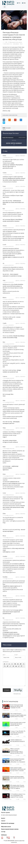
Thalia (4, 428)
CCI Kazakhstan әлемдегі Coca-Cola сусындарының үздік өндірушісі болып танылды (17, 795)
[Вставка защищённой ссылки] (7, 666)
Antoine (4, 595)
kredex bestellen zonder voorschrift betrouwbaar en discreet (13, 286)
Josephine (5, 556)
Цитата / (18, 155)
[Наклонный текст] (7, 664)
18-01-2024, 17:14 (8, 43)
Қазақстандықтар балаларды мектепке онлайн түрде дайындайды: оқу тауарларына (17, 760)
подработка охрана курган (10, 586)
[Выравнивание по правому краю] (20, 664)
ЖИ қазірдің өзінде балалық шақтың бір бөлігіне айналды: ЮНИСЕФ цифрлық (17, 787)
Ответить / (22, 155)
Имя (4, 654)
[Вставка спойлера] (21, 666)
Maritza (4, 297)
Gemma (4, 172)
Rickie (4, 446)
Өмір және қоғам (6, 826)
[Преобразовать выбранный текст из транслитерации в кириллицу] (18, 666)
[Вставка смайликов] (23, 664)
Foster (4, 186)
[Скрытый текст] (13, 666)
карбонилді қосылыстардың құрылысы (10, 468)
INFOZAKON (11, 840)
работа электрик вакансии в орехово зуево (12, 255)
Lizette (4, 493)
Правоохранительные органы (15, 42)
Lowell (4, 244)
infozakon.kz (16, 43)
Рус (19, 3)
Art (3, 263)
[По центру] (17, 664)
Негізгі (3, 818)
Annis (4, 400)
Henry (4, 474)
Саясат (3, 820)
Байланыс (4, 835)
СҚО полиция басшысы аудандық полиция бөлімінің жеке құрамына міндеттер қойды (18, 715)
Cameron (5, 376)
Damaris (5, 225)
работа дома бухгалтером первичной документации (13, 611)
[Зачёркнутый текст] (12, 664)
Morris (4, 535)
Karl (4, 208)
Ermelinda (5, 577)
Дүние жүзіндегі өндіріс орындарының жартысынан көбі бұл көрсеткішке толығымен (17, 769)
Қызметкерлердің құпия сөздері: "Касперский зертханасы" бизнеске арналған (18, 724)
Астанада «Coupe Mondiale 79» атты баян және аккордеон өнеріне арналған (17, 733)
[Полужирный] (4, 664)
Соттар (3, 831)
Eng (24, 3)
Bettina (4, 155)
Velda (4, 280)
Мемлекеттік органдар (7, 823)
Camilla (4, 323)
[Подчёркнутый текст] (9, 664)
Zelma (4, 513)
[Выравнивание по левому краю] (15, 664)
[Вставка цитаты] (16, 666)
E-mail (16, 654)
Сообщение (6, 661)
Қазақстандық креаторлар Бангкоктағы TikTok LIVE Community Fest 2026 (16, 706)
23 (21, 43)
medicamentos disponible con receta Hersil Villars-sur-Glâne (13, 202)
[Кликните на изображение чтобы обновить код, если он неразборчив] (18, 690)
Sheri (4, 342)
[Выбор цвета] (10, 666)
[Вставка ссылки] (5, 666)
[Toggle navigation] (4, 6)
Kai (3, 618)
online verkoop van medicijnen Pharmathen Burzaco (13, 164)
